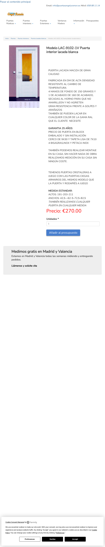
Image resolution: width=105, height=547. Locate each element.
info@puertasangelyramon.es (66, 5)
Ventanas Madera (62, 22)
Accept (75, 539)
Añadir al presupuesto (63, 233)
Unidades (52, 219)
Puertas (13, 38)
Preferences (30, 539)
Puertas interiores (23, 38)
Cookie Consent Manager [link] (14, 522)
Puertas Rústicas (10, 22)
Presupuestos (92, 20)
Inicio (7, 38)
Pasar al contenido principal (15, 1)
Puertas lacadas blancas (38, 38)
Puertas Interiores (27, 22)
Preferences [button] (60, 533)
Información (78, 20)
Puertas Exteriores (45, 22)
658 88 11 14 (93, 5)
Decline (52, 539)
